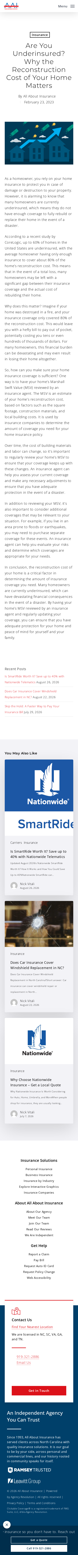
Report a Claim (39, 1254)
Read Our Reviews (39, 1229)
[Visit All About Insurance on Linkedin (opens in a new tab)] (31, 1373)
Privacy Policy (15, 1503)
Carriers (16, 843)
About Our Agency (39, 1211)
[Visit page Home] (11, 6)
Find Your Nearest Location (32, 1327)
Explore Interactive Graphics (39, 1186)
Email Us (24, 1362)
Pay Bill (39, 1260)
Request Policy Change (39, 1272)
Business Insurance (39, 1175)
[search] (52, 6)
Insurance (40, 35)
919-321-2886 (28, 1356)
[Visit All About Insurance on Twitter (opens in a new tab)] (15, 1373)
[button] (66, 5)
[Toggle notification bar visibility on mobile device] (7, 1524)
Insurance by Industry (39, 1181)
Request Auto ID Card (39, 1266)
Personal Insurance (39, 1169)
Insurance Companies (39, 1192)
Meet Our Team (39, 1217)
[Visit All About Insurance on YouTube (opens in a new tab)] (39, 1373)
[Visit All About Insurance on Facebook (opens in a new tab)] (23, 1373)
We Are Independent (39, 1235)
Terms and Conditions (41, 1503)
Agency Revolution (22, 1497)
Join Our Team (39, 1223)
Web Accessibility (39, 1278)
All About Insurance (39, 96)
